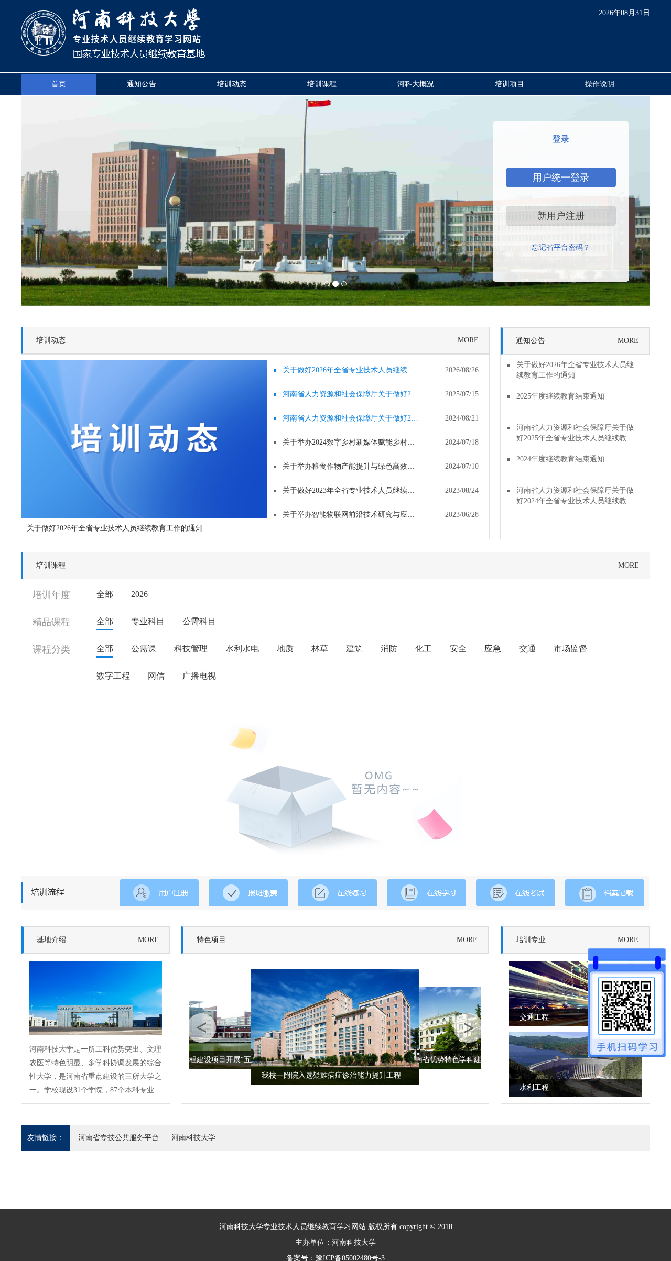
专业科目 (148, 621)
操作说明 (599, 84)
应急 (492, 648)
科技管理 (191, 648)
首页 (58, 84)
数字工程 (113, 675)
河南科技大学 (193, 1138)
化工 (423, 648)
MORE (468, 340)
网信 (156, 675)
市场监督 (570, 648)
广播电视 (199, 675)
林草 (319, 648)
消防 (389, 648)
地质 (285, 648)
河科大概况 (415, 84)
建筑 (354, 648)
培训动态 (231, 84)
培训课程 (322, 84)
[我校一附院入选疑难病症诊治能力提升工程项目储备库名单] (335, 1026)
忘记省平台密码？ (561, 247)
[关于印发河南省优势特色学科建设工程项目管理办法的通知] (444, 1027)
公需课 (143, 648)
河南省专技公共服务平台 (118, 1138)
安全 (458, 648)
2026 (139, 594)
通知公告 (141, 84)
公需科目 (199, 621)
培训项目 (509, 84)
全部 (104, 594)
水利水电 (242, 648)
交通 (527, 648)
